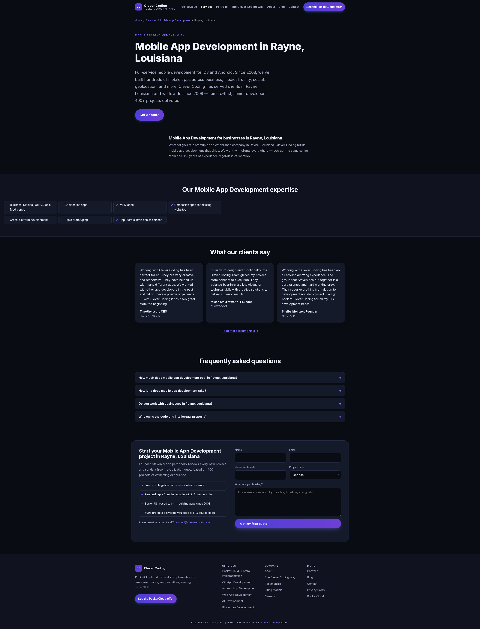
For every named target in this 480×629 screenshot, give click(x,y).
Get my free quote (254, 524)
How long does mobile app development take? (172, 390)
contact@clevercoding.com (193, 522)
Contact (294, 6)
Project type (296, 467)
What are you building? (249, 484)
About (271, 6)
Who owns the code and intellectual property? (173, 416)
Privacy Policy (316, 590)
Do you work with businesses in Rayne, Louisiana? (175, 403)
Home (138, 20)
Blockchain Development (238, 607)
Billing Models (273, 590)
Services (206, 6)
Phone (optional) (245, 467)
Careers (270, 596)
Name (238, 449)
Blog (282, 6)
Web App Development (237, 595)
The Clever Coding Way (247, 6)
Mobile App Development (175, 20)
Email (292, 449)
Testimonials (273, 583)
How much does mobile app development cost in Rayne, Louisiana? (188, 378)
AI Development (232, 601)
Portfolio (222, 6)
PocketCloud (188, 6)
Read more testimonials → (240, 331)
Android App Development (239, 588)
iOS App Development (236, 582)
